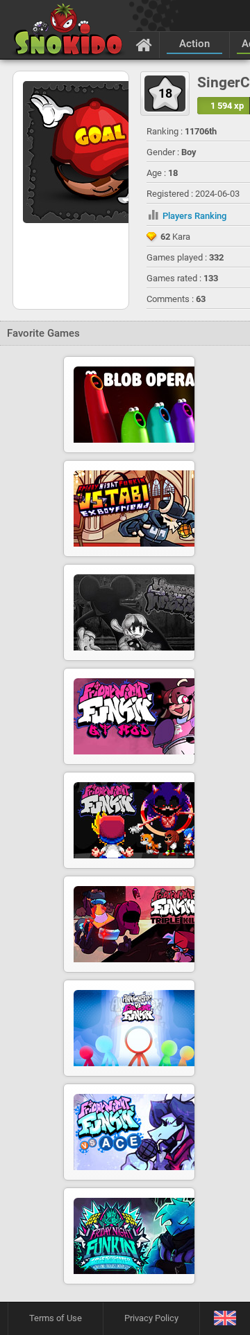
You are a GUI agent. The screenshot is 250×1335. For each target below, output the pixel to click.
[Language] (224, 1318)
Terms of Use (55, 1318)
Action (194, 43)
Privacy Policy (151, 1318)
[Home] (144, 44)
